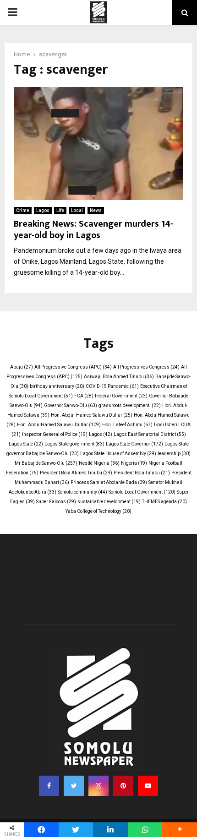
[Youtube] (148, 786)
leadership (174, 453)
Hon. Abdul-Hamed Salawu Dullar (91, 415)
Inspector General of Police (55, 434)
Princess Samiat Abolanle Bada (109, 482)
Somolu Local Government (142, 492)
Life (60, 210)
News (96, 210)
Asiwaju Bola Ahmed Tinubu (119, 376)
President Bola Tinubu (142, 472)
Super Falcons (56, 501)
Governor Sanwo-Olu (70, 405)
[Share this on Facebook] (41, 829)
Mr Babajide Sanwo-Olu (46, 463)
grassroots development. (129, 405)
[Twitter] (74, 786)
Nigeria (134, 463)
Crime (22, 210)
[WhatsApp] (145, 829)
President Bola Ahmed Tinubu (76, 472)
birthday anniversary (57, 386)
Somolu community (82, 492)
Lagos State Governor (134, 443)
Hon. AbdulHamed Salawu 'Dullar (59, 424)
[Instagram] (98, 786)
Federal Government (121, 395)
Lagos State (26, 443)
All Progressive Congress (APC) (73, 367)
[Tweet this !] (76, 829)
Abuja (21, 367)
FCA (83, 395)
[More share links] (179, 829)
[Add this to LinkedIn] (110, 829)
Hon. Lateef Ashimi (127, 424)
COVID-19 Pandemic (112, 386)
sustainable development (109, 501)
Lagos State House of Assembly (118, 453)
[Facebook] (49, 786)
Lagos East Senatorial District (150, 434)
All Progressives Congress (146, 367)
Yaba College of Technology (98, 511)
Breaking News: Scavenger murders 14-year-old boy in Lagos (93, 229)
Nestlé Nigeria (99, 463)
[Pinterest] (123, 786)
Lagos (42, 210)
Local (77, 210)
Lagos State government (74, 443)
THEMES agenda (164, 501)
